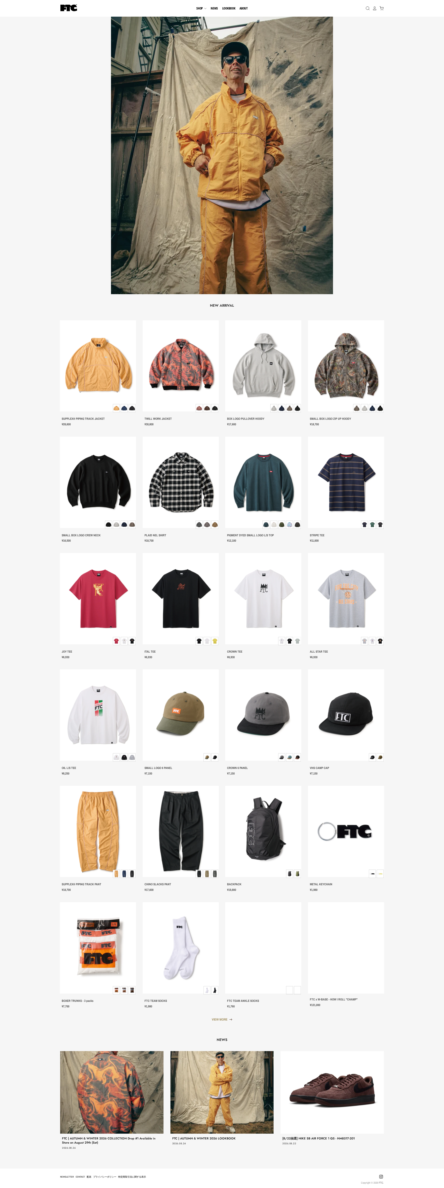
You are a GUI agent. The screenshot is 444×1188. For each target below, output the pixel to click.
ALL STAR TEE (319, 652)
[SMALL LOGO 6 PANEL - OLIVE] (181, 715)
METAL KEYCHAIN (321, 884)
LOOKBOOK (228, 8)
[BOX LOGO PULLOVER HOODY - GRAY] (263, 366)
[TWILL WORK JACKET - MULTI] (181, 366)
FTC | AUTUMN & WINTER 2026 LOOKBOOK (204, 1138)
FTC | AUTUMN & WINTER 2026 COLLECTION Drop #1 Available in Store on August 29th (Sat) (108, 1140)
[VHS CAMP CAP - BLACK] (346, 715)
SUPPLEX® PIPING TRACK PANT (81, 884)
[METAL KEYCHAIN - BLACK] (346, 831)
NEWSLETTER (67, 1176)
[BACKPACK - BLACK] (263, 831)
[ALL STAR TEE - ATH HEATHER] (346, 598)
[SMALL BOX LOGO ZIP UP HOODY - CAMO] (346, 366)
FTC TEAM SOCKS (156, 1001)
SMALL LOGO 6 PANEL (158, 768)
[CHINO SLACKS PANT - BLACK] (181, 831)
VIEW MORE (220, 1019)
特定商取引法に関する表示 (132, 1176)
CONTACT (80, 1176)
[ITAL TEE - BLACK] (181, 598)
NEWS (214, 8)
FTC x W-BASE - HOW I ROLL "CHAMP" (334, 999)
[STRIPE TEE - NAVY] (346, 482)
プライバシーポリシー (104, 1176)
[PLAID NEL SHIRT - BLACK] (181, 482)
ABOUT (244, 8)
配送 (89, 1176)
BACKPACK (234, 884)
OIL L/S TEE (69, 768)
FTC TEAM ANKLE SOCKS (243, 1001)
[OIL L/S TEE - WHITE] (98, 715)
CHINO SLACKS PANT (158, 884)
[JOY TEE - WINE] (98, 598)
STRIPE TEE (317, 535)
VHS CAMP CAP (319, 768)
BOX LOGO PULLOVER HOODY (245, 419)
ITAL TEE (150, 652)
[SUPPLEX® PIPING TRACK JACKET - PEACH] (98, 366)
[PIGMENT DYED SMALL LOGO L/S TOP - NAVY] (263, 482)
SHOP (200, 8)
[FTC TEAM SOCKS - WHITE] (181, 948)
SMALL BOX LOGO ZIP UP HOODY (330, 419)
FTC (381, 1182)
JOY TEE (67, 652)
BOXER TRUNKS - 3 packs (77, 1001)
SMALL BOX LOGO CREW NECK (81, 535)
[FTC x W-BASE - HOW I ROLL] (346, 948)
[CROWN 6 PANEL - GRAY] (263, 715)
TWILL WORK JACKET (158, 419)
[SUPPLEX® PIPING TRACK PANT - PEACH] (98, 831)
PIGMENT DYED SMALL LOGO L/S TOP (250, 535)
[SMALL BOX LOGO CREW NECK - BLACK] (98, 482)
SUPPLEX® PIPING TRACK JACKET (83, 419)
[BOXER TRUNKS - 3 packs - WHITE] (98, 948)
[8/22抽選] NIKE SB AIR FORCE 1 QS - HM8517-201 (318, 1138)
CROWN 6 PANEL (237, 768)
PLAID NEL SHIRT (155, 535)
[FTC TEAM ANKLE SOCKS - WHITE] (263, 948)
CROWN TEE (234, 652)
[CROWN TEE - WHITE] (263, 598)
